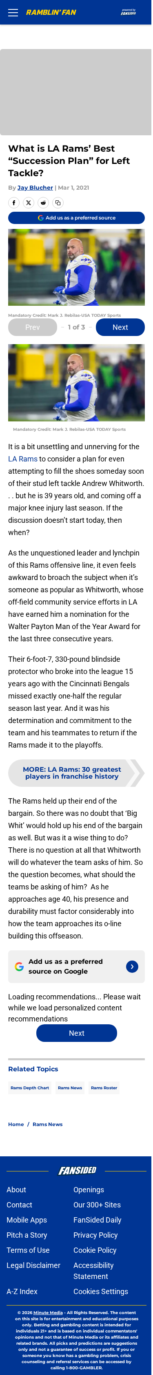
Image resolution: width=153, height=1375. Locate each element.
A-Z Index (22, 1291)
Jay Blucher (35, 187)
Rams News (70, 1088)
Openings (88, 1189)
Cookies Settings (100, 1291)
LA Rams (23, 459)
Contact (19, 1204)
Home (16, 1124)
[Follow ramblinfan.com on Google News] (132, 967)
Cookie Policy (95, 1250)
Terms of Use (28, 1250)
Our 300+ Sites (97, 1204)
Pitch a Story (27, 1235)
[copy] (58, 202)
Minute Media (48, 1312)
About (16, 1189)
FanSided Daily (97, 1220)
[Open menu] (13, 12)
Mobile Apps (27, 1220)
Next (120, 327)
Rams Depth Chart (30, 1088)
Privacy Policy (95, 1235)
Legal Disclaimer (33, 1265)
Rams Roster (104, 1088)
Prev (32, 327)
